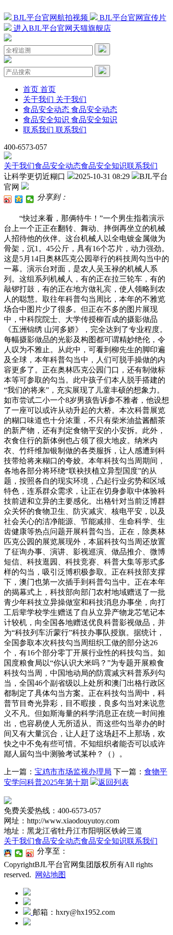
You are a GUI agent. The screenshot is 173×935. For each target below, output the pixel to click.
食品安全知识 (104, 166)
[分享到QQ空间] (19, 199)
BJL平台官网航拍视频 (51, 17)
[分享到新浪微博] (8, 199)
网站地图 (50, 875)
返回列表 (113, 782)
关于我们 (19, 166)
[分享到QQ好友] (8, 853)
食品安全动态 (58, 166)
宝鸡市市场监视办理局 (73, 772)
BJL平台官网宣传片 (132, 17)
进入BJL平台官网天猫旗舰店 (61, 28)
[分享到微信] (30, 199)
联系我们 (142, 166)
